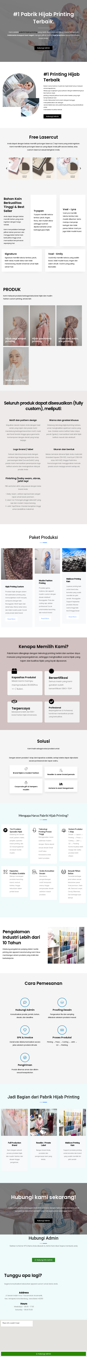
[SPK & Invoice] (24, 1030)
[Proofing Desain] (62, 1002)
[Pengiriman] (24, 1057)
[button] (6, 168)
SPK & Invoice (25, 1037)
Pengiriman (25, 1065)
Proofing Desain (62, 1010)
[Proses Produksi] (62, 1030)
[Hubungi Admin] (24, 1002)
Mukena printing (15, 380)
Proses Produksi (62, 1037)
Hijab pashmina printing (41, 340)
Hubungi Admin (24, 1010)
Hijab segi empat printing (15, 340)
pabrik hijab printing (28, 32)
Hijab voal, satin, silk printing (69, 340)
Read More (11, 619)
